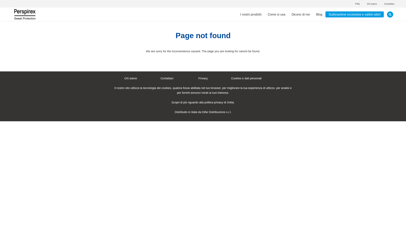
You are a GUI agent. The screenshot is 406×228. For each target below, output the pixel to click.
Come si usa (276, 14)
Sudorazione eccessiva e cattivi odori (355, 14)
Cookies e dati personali (246, 78)
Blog (319, 14)
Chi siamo (372, 4)
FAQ (357, 4)
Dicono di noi (301, 14)
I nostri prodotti (250, 14)
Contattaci (389, 4)
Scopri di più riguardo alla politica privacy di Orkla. (203, 102)
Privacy (203, 78)
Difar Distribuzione (213, 112)
